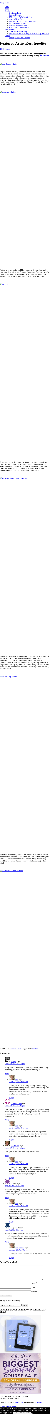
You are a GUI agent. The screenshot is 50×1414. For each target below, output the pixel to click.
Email (33, 1287)
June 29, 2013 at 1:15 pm (14, 1230)
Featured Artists (15, 1049)
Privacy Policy (12, 1406)
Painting (35, 1049)
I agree (16, 1413)
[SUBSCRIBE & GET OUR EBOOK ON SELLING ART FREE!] (20, 1353)
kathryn (13, 1062)
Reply (7, 1074)
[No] (32, 1413)
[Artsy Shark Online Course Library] (20, 1393)
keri (16, 1080)
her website (44, 56)
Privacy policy (25, 1413)
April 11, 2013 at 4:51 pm (18, 1128)
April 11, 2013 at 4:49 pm (18, 1082)
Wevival (39, 1402)
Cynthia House (16, 1104)
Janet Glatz (15, 1146)
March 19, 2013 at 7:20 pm (15, 1148)
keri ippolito (19, 1248)
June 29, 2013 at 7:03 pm (18, 1250)
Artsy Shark (4, 3)
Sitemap (3, 1406)
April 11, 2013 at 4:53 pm (18, 1164)
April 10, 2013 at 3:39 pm (14, 1186)
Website (34, 1291)
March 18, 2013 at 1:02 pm (15, 1064)
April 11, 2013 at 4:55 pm (18, 1206)
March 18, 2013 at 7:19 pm (15, 1106)
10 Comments (5, 49)
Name (33, 1283)
